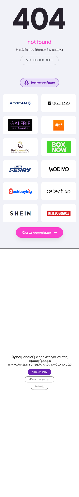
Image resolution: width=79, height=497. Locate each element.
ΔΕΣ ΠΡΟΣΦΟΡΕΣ (39, 60)
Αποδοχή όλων (39, 372)
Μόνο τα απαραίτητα (39, 379)
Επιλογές (39, 386)
